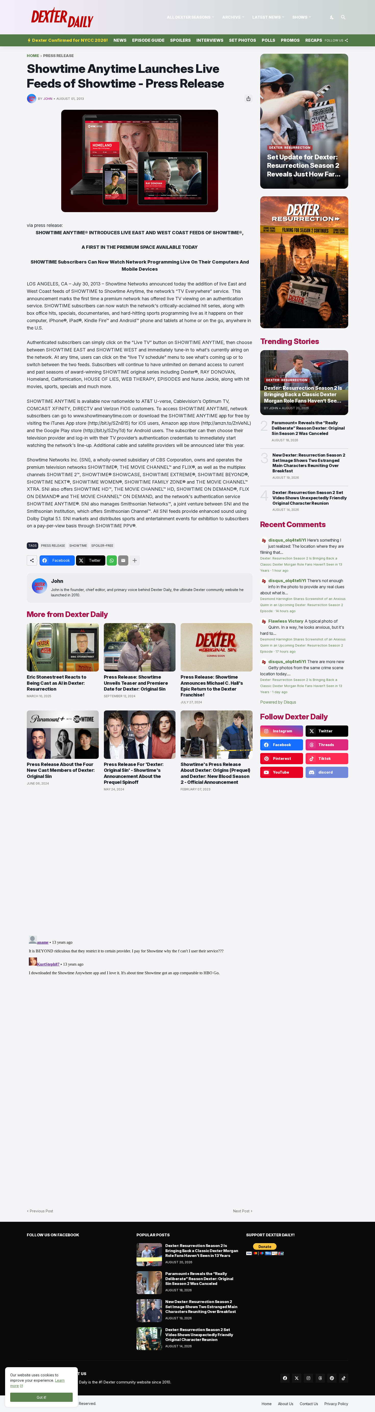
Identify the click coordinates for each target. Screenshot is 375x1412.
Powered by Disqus (278, 702)
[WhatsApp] (112, 560)
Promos (290, 40)
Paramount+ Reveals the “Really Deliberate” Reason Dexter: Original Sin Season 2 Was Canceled (308, 428)
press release (58, 56)
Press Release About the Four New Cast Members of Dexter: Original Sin (61, 770)
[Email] (123, 560)
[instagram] (308, 1378)
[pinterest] (331, 1378)
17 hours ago (286, 651)
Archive (231, 17)
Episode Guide (148, 40)
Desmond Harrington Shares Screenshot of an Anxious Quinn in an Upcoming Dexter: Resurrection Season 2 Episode (303, 605)
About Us (285, 1404)
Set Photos (242, 40)
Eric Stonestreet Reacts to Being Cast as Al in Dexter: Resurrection (56, 683)
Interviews (209, 40)
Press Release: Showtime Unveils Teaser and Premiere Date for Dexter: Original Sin (136, 683)
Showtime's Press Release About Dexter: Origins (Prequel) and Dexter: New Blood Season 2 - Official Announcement (215, 773)
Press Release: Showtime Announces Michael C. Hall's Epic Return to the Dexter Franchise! (212, 685)
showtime (78, 545)
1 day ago (280, 692)
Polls (268, 40)
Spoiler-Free (102, 545)
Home (33, 56)
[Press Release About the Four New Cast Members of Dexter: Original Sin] (63, 734)
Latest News (266, 17)
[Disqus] (140, 997)
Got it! (41, 1397)
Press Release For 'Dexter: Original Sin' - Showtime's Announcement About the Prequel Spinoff (134, 773)
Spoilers (180, 40)
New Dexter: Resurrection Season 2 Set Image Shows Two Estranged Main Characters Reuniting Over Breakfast (308, 463)
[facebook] (285, 1378)
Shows (299, 17)
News (120, 40)
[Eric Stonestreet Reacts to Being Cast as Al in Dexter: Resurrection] (63, 647)
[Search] (343, 17)
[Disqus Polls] (140, 863)
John (57, 581)
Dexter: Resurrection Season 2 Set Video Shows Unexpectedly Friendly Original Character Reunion (309, 498)
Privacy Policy (336, 1404)
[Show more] (135, 560)
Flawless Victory (286, 621)
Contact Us (309, 1404)
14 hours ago (286, 611)
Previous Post (41, 1211)
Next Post (241, 1211)
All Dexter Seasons (188, 17)
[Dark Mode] (332, 17)
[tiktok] (343, 1378)
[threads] (320, 1378)
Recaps (313, 40)
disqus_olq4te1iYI (287, 540)
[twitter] (296, 1378)
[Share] (248, 98)
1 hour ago (280, 570)
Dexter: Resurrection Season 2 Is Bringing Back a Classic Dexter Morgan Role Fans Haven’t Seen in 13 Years (301, 564)
